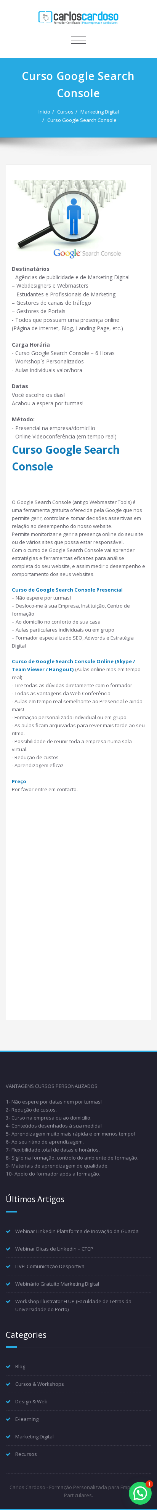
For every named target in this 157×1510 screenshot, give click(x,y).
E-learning (26, 1419)
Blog (20, 1366)
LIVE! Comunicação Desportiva (50, 1266)
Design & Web (31, 1401)
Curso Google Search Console (82, 120)
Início (44, 111)
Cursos (65, 111)
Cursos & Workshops (39, 1383)
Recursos (26, 1454)
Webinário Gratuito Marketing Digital (57, 1283)
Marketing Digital (99, 111)
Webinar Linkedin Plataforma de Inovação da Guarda (77, 1231)
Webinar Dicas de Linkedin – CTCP (54, 1248)
